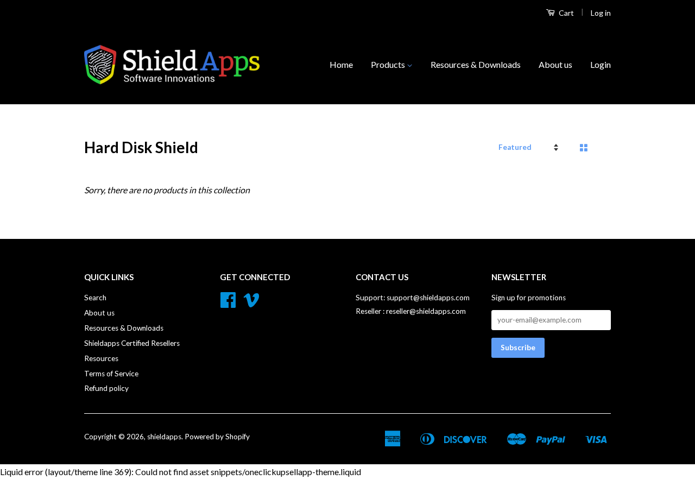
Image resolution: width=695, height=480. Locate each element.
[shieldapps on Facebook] (228, 303)
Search (95, 297)
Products (389, 64)
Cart (565, 12)
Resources (101, 358)
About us (555, 64)
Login (600, 64)
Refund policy (106, 388)
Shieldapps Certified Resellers (132, 343)
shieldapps (164, 436)
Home (341, 64)
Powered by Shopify (217, 436)
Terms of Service (111, 373)
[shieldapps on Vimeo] (251, 303)
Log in (601, 12)
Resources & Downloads (476, 64)
